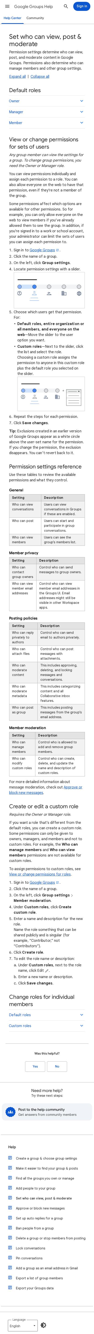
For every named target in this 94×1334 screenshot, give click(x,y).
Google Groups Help (33, 6)
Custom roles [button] (20, 1026)
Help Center (12, 18)
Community (35, 18)
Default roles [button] (20, 1015)
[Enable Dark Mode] (43, 1325)
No (57, 1066)
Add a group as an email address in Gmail (47, 1268)
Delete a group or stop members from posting (51, 1238)
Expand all (17, 76)
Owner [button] (14, 101)
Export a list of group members (39, 1278)
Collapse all (40, 76)
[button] (7, 6)
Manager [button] (16, 112)
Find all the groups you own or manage (45, 1178)
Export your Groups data (35, 1288)
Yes (35, 1066)
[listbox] (23, 1326)
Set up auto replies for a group (39, 1218)
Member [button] (15, 123)
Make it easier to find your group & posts (47, 1168)
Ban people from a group (35, 1228)
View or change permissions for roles (40, 874)
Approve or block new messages (40, 1208)
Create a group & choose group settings (46, 1158)
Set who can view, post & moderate (44, 1198)
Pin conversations (29, 1258)
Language (19, 1319)
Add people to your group (35, 1188)
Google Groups (42, 250)
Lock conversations (30, 1248)
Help (12, 1147)
